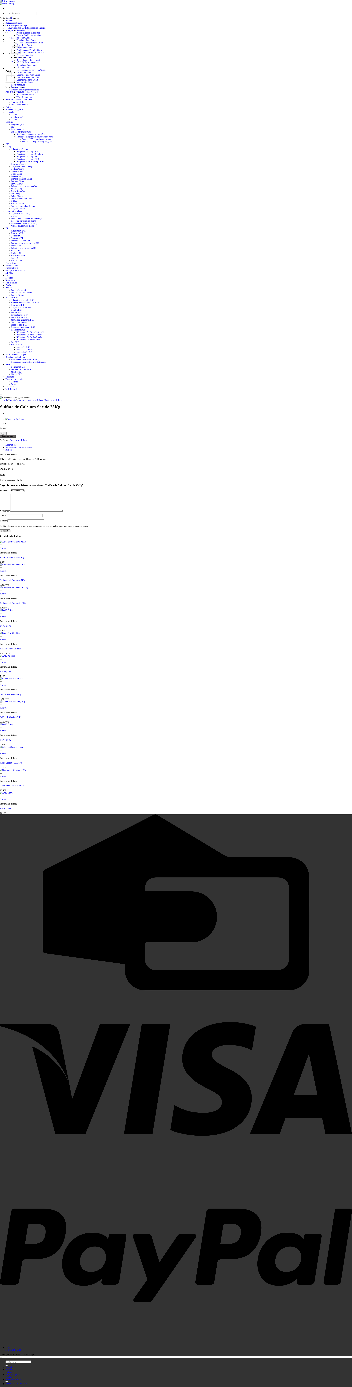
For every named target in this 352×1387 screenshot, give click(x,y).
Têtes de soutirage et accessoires (25, 90)
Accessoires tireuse (14, 23)
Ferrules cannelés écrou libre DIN (25, 243)
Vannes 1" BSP (23, 347)
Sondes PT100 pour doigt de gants (37, 142)
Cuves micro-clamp (14, 211)
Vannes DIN (16, 260)
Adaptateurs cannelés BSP (22, 300)
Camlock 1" (16, 114)
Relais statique (17, 129)
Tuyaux (14, 384)
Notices (9, 1372)
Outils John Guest (24, 57)
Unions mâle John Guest (27, 80)
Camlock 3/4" (17, 119)
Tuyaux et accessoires (15, 379)
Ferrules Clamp (17, 181)
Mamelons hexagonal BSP (22, 320)
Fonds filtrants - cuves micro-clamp (26, 218)
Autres (8, 107)
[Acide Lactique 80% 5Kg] (16, 419)
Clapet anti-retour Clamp (21, 166)
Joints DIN (15, 250)
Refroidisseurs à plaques (16, 354)
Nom (3, 515)
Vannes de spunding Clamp (23, 206)
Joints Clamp (16, 189)
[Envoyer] (12, 16)
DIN (7, 228)
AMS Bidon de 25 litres (10, 649)
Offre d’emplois (12, 1374)
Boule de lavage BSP (15, 109)
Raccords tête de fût (25, 94)
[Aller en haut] (1, 1357)
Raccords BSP (12, 297)
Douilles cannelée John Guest (29, 50)
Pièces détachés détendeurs (28, 33)
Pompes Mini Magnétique (22, 292)
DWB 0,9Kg (5, 740)
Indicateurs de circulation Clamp (25, 186)
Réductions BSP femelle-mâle (29, 335)
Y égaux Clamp (18, 208)
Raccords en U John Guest (28, 60)
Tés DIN (15, 258)
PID (13, 127)
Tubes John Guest (24, 72)
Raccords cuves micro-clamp (23, 221)
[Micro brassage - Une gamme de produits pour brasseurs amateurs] (7, 2)
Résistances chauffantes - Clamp (25, 359)
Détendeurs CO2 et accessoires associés (28, 28)
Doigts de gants (17, 124)
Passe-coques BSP (19, 325)
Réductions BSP (18, 330)
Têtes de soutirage (24, 97)
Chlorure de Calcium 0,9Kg (12, 785)
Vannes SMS (16, 374)
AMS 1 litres (5, 808)
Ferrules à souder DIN (20, 240)
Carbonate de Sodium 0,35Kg (13, 603)
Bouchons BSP (17, 305)
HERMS (9, 273)
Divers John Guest (24, 47)
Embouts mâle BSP (19, 315)
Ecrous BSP (16, 312)
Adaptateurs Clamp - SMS (27, 159)
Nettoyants (10, 280)
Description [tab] (11, 445)
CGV (8, 1347)
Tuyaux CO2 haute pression (28, 35)
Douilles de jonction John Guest (30, 52)
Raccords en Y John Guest (27, 62)
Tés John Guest (23, 67)
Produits (9, 20)
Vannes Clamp (17, 203)
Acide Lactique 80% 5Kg (11, 763)
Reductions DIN (18, 255)
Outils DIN (16, 253)
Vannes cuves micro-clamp (22, 226)
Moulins (9, 278)
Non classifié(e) (12, 283)
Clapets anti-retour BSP (21, 307)
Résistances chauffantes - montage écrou (28, 362)
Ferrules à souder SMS (21, 369)
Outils (8, 285)
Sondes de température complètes (30, 134)
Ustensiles (10, 386)
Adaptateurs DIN (18, 231)
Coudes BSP (16, 310)
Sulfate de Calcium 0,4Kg (11, 717)
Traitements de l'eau (19, 104)
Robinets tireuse (18, 85)
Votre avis (5, 511)
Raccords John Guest (20, 38)
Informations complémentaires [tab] (19, 447)
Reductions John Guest (26, 65)
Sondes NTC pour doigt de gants (36, 139)
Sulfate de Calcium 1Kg (10, 694)
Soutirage (10, 377)
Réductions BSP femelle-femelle (30, 332)
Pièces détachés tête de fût (27, 92)
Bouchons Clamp (18, 164)
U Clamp (15, 201)
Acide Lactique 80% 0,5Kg (12, 557)
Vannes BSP (16, 344)
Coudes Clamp (17, 171)
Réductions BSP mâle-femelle (29, 337)
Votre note (5, 490)
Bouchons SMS (18, 367)
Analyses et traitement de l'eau (19, 99)
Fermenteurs (11, 263)
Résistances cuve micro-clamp (24, 223)
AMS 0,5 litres (6, 671)
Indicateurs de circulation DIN (24, 248)
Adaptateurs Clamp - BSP (27, 151)
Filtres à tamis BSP (19, 317)
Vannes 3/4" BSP (24, 352)
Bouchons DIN (17, 233)
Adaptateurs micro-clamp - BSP (30, 161)
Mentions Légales (13, 1350)
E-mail (3, 521)
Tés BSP (15, 342)
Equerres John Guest (25, 55)
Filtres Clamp (17, 184)
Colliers (14, 382)
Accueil (3, 400)
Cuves (13, 216)
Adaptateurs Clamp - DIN (27, 156)
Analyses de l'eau (18, 102)
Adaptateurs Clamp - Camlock (29, 154)
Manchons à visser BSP (21, 322)
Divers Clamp (17, 176)
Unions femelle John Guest (28, 77)
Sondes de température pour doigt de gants (34, 137)
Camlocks (10, 112)
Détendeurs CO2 (23, 30)
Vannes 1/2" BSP (24, 349)
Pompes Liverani (18, 290)
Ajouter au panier (8, 436)
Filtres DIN (16, 245)
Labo (8, 275)
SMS (8, 364)
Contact (9, 1377)
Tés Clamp (15, 193)
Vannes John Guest (24, 82)
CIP (7, 144)
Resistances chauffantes (16, 357)
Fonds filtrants (12, 268)
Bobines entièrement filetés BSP (25, 302)
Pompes (9, 288)
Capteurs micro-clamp (20, 213)
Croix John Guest (24, 45)
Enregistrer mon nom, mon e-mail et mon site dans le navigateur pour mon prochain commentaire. (45, 526)
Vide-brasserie (12, 389)
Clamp (8, 146)
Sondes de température (21, 132)
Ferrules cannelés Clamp (21, 179)
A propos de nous (13, 30)
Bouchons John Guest (26, 40)
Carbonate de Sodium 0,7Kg (12, 580)
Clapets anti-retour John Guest (29, 43)
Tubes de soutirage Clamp (22, 198)
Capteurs (9, 122)
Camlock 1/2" (17, 117)
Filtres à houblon (13, 265)
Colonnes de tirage (19, 25)
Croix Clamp (16, 174)
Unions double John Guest (28, 75)
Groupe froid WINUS (15, 270)
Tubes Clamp (17, 196)
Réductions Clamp (19, 191)
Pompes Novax (17, 295)
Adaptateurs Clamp (19, 149)
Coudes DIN (16, 236)
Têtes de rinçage (18, 87)
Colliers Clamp (17, 169)
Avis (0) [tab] (9, 450)
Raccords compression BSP (23, 327)
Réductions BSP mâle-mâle (28, 339)
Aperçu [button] (3, 548)
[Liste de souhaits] (1, 394)
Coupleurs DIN (17, 238)
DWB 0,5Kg (5, 626)
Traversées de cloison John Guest (30, 70)
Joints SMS (16, 372)
